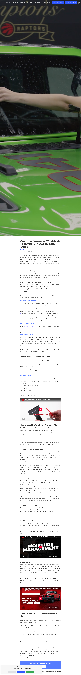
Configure (21, 672)
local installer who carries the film (38, 315)
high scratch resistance (43, 330)
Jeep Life (25, 249)
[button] (16, 3)
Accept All (30, 672)
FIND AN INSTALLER (58, 2)
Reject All (12, 672)
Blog (21, 249)
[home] (6, 2)
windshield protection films (30, 326)
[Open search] (78, 2)
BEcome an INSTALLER (71, 2)
